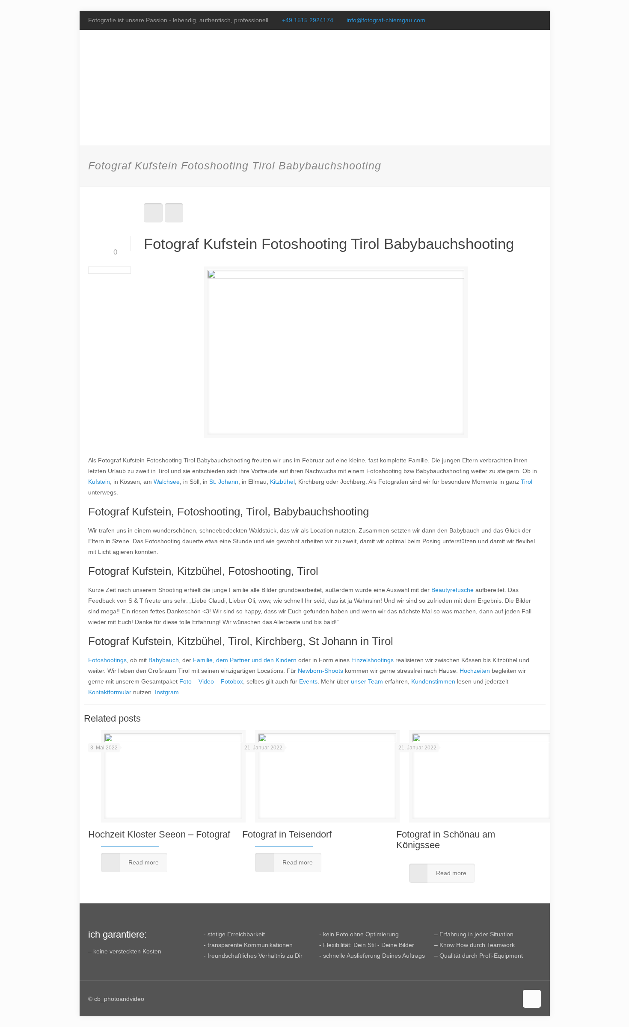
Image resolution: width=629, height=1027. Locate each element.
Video (206, 681)
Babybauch (163, 660)
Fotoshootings (107, 660)
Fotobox (232, 681)
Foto (185, 681)
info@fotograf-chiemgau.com (386, 20)
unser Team (367, 681)
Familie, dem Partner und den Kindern (245, 660)
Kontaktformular (109, 692)
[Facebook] (513, 20)
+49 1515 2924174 (307, 20)
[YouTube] (524, 20)
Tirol (526, 481)
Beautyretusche (452, 589)
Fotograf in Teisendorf (287, 834)
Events (308, 681)
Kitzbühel (282, 481)
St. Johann (223, 481)
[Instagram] (536, 20)
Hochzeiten (475, 670)
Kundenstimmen (433, 681)
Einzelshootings (372, 660)
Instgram (167, 692)
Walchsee (167, 481)
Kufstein (99, 481)
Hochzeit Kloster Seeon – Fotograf (159, 834)
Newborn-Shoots (320, 670)
